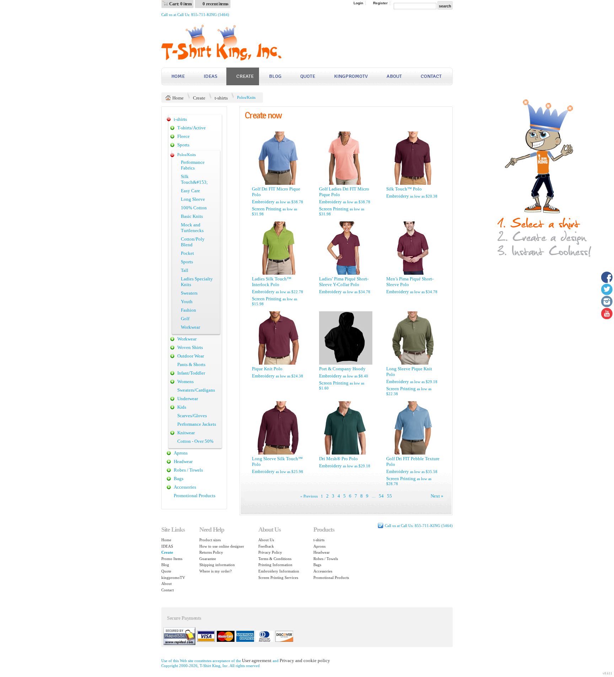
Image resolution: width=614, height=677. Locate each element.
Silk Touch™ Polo (404, 189)
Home (178, 76)
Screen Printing (266, 208)
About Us (266, 540)
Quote (307, 76)
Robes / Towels (188, 470)
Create (245, 76)
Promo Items (171, 559)
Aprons (181, 453)
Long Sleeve (193, 199)
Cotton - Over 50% (195, 441)
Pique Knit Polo (267, 368)
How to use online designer (221, 546)
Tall (184, 270)
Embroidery (263, 201)
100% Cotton (194, 207)
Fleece (183, 136)
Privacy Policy (270, 552)
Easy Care (190, 190)
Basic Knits (192, 216)
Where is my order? (215, 571)
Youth (187, 301)
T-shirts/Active (191, 127)
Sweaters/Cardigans (196, 390)
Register (380, 3)
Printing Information (275, 565)
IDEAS (210, 76)
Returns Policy (211, 552)
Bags (178, 478)
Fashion (188, 310)
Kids (181, 407)
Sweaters (189, 293)
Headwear (183, 461)
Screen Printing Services (278, 577)
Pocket (187, 253)
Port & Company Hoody (342, 368)
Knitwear (186, 432)
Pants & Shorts (191, 364)
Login (358, 3)
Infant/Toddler (191, 373)
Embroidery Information (278, 571)
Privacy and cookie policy (305, 660)
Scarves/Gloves (192, 415)
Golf (185, 318)
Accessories (185, 487)
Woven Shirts (190, 347)
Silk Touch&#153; (194, 179)
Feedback (266, 546)
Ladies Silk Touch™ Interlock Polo (271, 281)
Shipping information (217, 565)
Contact (431, 76)
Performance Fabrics (193, 165)
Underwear (187, 398)
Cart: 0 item (180, 3)
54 (381, 496)
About (394, 76)
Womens (185, 381)
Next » (437, 496)
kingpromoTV (351, 76)
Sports (183, 144)
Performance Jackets (196, 424)
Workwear (190, 327)
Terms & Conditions (274, 559)
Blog (275, 76)
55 (389, 496)
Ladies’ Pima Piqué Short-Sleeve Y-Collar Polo (343, 281)
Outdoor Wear (190, 356)
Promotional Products (194, 495)
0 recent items (215, 3)
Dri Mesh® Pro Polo (338, 458)
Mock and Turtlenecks (192, 227)
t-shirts (221, 98)
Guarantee (207, 559)
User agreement (256, 660)
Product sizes (210, 540)
